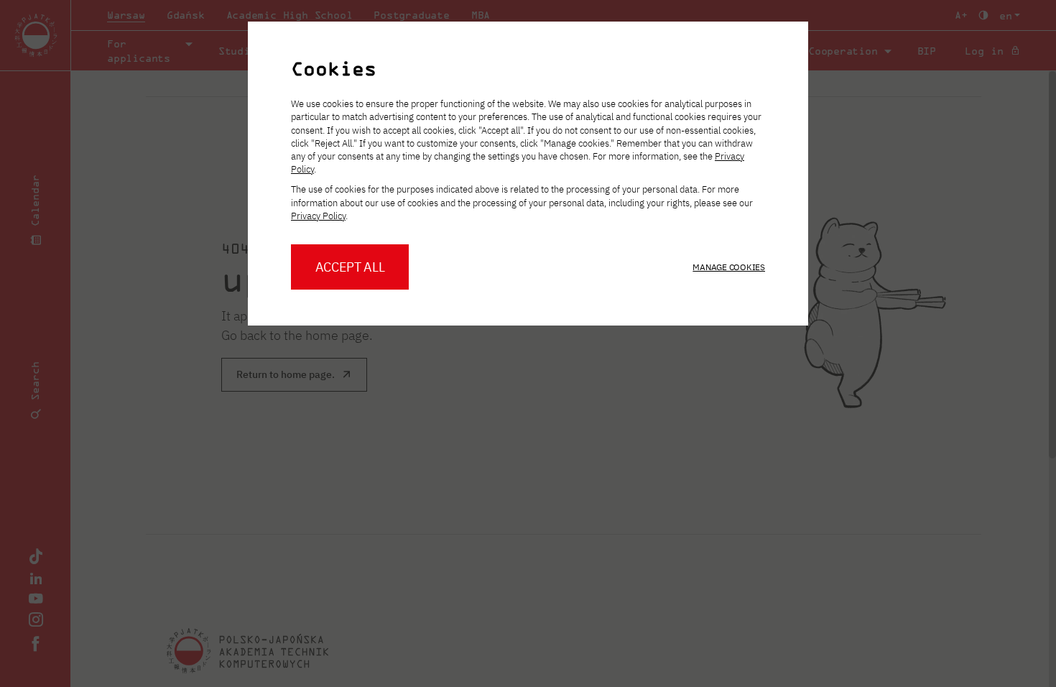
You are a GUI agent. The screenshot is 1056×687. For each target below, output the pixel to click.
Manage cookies (729, 267)
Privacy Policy (318, 216)
